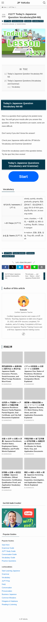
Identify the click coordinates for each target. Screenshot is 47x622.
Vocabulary (28, 21)
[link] (23, 334)
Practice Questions (17, 21)
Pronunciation (7, 591)
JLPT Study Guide (9, 551)
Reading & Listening (9, 604)
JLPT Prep (7, 21)
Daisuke (23, 310)
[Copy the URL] (41, 267)
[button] (5, 267)
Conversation (7, 588)
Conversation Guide (9, 554)
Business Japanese (9, 594)
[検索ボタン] (44, 2)
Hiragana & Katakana (10, 601)
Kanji (3, 584)
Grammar (5, 574)
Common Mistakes (9, 598)
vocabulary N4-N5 (38, 21)
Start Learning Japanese (11, 571)
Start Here (5, 545)
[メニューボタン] (2, 2)
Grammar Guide (8, 548)
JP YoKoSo (23, 3)
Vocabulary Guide (8, 558)
